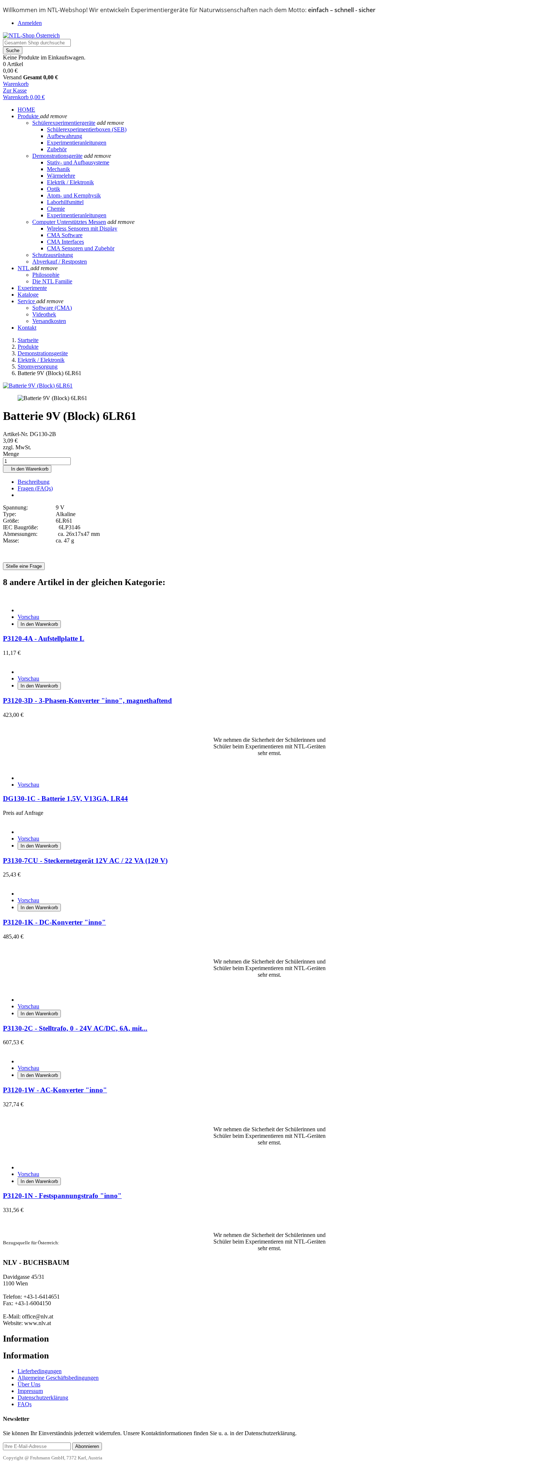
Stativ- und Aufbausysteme (78, 162)
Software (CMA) (52, 308)
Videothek (44, 314)
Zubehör (57, 149)
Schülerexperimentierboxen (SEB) (86, 129)
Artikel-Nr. (16, 434)
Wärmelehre (61, 176)
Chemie (56, 209)
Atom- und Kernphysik (74, 195)
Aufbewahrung (64, 136)
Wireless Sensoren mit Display (82, 228)
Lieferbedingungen (40, 1371)
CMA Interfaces (65, 242)
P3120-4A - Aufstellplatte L (43, 638)
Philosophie (45, 275)
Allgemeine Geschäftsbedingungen (58, 1378)
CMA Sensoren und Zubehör (80, 248)
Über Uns (29, 1384)
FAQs (25, 1404)
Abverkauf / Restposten (59, 261)
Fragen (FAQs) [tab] (35, 488)
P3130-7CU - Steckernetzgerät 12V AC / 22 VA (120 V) (85, 860)
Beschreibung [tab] (34, 482)
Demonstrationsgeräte (57, 156)
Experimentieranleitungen (76, 142)
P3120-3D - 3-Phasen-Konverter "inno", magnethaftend (87, 700)
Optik (53, 189)
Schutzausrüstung (52, 255)
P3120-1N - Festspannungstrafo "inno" (62, 1196)
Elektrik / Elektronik (70, 182)
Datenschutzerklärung (43, 1397)
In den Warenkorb (27, 469)
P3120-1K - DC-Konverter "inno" (54, 922)
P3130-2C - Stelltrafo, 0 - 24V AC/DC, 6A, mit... (75, 1028)
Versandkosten (49, 321)
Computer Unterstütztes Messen (69, 222)
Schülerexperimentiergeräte (63, 123)
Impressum (30, 1391)
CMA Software (64, 235)
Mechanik (58, 169)
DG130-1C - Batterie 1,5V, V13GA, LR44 (65, 798)
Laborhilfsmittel (65, 202)
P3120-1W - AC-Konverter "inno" (55, 1090)
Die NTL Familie (52, 281)
